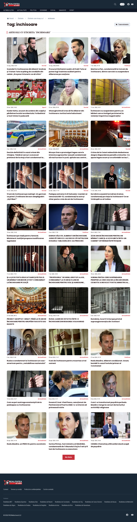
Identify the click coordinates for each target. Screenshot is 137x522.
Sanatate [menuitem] (62, 10)
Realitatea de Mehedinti (126, 502)
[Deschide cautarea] (115, 4)
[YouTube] (132, 4)
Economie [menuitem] (43, 10)
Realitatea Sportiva (20, 502)
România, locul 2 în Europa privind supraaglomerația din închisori (106, 320)
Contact (5, 489)
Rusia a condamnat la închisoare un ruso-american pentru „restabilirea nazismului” (26, 362)
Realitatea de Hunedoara (82, 505)
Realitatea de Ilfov (67, 505)
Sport (44, 107)
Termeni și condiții (16, 489)
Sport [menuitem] (71, 10)
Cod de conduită (48, 489)
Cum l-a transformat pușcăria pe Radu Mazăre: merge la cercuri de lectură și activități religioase (109, 405)
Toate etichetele (123, 24)
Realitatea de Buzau (110, 502)
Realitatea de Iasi (54, 505)
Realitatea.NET (7, 502)
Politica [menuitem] (33, 10)
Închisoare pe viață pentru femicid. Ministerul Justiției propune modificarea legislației (25, 238)
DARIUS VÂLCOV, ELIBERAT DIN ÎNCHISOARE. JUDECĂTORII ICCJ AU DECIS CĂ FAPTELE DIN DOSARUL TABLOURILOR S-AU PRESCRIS (68, 238)
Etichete (20, 18)
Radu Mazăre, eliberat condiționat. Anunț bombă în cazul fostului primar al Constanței (110, 363)
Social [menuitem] (52, 10)
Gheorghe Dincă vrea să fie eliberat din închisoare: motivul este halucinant (66, 112)
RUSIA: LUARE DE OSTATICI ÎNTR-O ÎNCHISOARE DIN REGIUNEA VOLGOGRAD (66, 320)
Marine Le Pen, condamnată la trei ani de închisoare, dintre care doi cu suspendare (110, 70)
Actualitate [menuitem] (22, 10)
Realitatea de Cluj (77, 502)
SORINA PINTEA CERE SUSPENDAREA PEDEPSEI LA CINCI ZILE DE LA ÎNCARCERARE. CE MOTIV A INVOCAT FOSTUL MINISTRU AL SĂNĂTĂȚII (110, 281)
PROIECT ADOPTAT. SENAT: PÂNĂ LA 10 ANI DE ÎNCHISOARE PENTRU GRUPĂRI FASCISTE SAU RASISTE (26, 321)
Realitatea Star (33, 502)
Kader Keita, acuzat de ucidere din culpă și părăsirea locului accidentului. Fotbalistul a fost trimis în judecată (26, 113)
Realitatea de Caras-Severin (93, 502)
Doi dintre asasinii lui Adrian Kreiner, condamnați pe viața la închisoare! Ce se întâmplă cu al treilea (109, 196)
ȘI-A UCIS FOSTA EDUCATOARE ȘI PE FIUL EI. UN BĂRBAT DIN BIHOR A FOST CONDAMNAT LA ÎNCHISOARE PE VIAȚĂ (26, 280)
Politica (127, 66)
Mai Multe (68, 457)
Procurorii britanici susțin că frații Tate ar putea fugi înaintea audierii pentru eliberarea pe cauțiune (67, 71)
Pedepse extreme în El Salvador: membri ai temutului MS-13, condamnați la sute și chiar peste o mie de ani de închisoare (68, 196)
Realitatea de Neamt (46, 502)
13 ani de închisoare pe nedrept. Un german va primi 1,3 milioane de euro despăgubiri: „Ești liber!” (26, 196)
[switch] (122, 4)
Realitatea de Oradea (24, 505)
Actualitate (126, 107)
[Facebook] (128, 4)
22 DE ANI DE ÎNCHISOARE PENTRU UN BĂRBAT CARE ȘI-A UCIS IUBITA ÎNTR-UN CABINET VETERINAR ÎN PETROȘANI (108, 238)
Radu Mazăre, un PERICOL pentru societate (26, 444)
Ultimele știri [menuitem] (8, 10)
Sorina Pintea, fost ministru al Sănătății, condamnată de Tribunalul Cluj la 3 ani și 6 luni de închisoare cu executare (68, 446)
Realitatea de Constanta (62, 502)
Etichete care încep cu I (36, 18)
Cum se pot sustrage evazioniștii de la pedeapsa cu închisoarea (24, 403)
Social (44, 66)
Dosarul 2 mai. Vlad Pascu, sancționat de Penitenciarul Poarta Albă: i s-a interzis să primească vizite (68, 405)
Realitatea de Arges (9, 505)
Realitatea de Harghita (39, 505)
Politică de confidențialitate (32, 489)
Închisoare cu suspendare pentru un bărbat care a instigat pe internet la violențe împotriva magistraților (107, 113)
